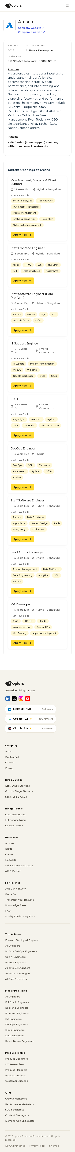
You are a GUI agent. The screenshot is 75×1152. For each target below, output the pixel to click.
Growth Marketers (16, 1098)
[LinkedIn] (7, 698)
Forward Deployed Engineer (22, 940)
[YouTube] (27, 698)
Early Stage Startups (17, 785)
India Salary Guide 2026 (19, 865)
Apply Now (20, 234)
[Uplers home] (37, 683)
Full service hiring (15, 820)
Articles (9, 843)
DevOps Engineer (23, 448)
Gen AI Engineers (15, 956)
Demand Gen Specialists (20, 1120)
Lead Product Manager (27, 552)
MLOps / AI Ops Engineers (21, 951)
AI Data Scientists (16, 979)
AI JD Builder (13, 871)
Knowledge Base (15, 905)
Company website (29, 27)
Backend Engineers (16, 1007)
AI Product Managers (18, 973)
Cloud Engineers (15, 1030)
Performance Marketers (19, 1104)
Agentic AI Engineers (17, 967)
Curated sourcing (15, 814)
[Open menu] (67, 5)
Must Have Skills (20, 195)
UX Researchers (15, 1064)
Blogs (8, 848)
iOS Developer (21, 604)
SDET (14, 399)
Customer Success (16, 1080)
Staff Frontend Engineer (27, 248)
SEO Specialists (14, 1109)
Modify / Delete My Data (20, 916)
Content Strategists (17, 1115)
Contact (10, 762)
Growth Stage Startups (19, 791)
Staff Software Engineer (27, 500)
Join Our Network (15, 888)
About (9, 751)
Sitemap (54, 1145)
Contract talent (14, 825)
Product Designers (16, 1058)
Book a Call (12, 757)
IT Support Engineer (25, 343)
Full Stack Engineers (17, 1002)
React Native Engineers (19, 1041)
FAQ (8, 910)
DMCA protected (15, 1145)
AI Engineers (12, 945)
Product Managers (16, 1069)
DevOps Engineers (16, 1024)
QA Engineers (13, 1019)
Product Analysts (15, 1075)
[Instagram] (20, 698)
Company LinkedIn (30, 32)
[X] (14, 698)
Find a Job (11, 894)
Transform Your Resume (19, 899)
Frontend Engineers (17, 1013)
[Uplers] (13, 5)
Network (10, 859)
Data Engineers (14, 1035)
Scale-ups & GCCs (16, 796)
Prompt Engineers (16, 962)
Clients (9, 854)
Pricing (9, 768)
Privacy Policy (37, 1145)
